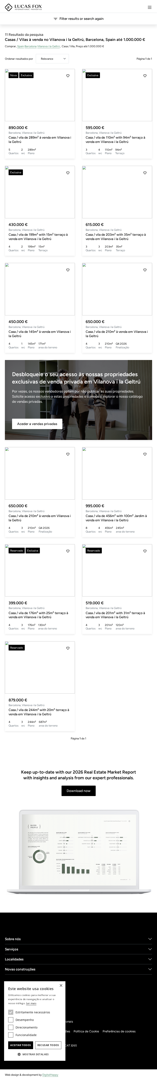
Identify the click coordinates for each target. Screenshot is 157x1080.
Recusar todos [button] (48, 1045)
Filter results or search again (81, 19)
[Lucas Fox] (23, 7)
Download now (79, 791)
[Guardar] (67, 75)
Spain (20, 46)
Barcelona (31, 46)
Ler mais (31, 1003)
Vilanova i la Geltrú (48, 46)
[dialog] (34, 1021)
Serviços (11, 949)
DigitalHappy (50, 1074)
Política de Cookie (86, 1031)
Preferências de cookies (119, 1031)
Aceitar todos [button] (20, 1045)
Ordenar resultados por (19, 58)
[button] (67, 95)
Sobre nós (13, 939)
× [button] (60, 985)
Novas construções (20, 969)
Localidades (14, 959)
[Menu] (149, 7)
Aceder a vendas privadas (37, 424)
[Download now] (78, 852)
